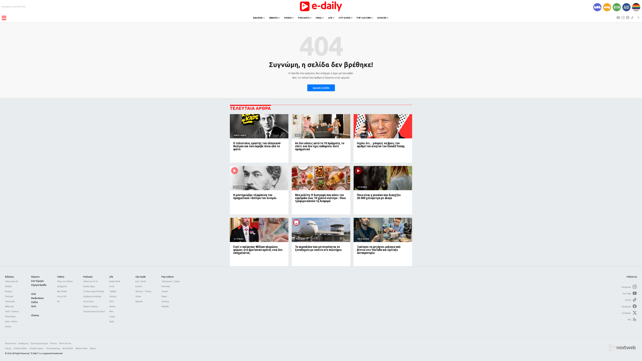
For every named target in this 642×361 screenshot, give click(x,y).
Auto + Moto (11, 321)
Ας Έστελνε (88, 301)
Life (111, 276)
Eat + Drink (140, 281)
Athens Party (82, 348)
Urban (138, 296)
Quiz (33, 306)
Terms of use (65, 343)
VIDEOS (288, 18)
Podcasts (88, 276)
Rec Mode (62, 291)
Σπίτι (111, 301)
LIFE (330, 18)
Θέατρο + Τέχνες (143, 291)
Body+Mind (114, 281)
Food (111, 286)
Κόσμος (8, 291)
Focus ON (61, 296)
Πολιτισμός (10, 316)
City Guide (140, 276)
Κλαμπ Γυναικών (90, 306)
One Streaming (53, 348)
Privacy (53, 343)
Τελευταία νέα (11, 281)
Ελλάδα (8, 286)
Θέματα (35, 276)
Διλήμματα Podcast (92, 296)
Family (112, 306)
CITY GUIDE (344, 18)
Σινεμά (165, 291)
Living (112, 316)
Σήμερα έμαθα (38, 285)
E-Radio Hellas (21, 348)
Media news (37, 298)
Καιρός (8, 326)
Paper (164, 296)
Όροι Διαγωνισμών (39, 343)
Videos (60, 276)
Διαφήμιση (23, 343)
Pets (111, 311)
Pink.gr (8, 348)
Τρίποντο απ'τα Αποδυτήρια (90, 283)
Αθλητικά (9, 306)
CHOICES (381, 18)
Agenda (139, 301)
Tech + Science (12, 311)
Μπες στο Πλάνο (65, 281)
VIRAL (319, 18)
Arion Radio (68, 348)
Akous (93, 348)
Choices (35, 315)
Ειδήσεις (9, 276)
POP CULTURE (364, 18)
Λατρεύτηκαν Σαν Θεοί (94, 311)
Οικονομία (10, 301)
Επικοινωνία (10, 343)
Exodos (138, 286)
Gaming (165, 301)
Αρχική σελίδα (321, 87)
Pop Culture (168, 276)
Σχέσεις (113, 296)
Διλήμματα (62, 286)
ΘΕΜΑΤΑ (273, 18)
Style (111, 321)
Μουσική (166, 286)
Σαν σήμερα (37, 281)
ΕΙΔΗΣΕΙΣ (258, 18)
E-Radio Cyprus (37, 348)
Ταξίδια (112, 291)
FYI (58, 301)
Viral (33, 294)
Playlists (165, 306)
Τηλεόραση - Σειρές (171, 281)
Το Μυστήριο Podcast (93, 291)
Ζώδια (34, 302)
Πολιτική (9, 296)
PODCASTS (303, 18)
